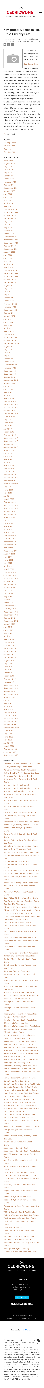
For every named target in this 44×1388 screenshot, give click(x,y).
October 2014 (9, 548)
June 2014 (8, 560)
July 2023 (8, 255)
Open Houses (9, 149)
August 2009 (9, 731)
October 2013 (9, 581)
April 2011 (8, 673)
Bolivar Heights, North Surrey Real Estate (22, 773)
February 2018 (10, 435)
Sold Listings (9, 152)
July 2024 (8, 221)
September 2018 (11, 413)
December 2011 (10, 648)
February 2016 (10, 502)
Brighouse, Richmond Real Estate (18, 791)
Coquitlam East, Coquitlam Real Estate (21, 870)
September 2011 (11, 657)
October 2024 (10, 215)
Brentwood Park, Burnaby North (18, 776)
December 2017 (11, 438)
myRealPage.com (27, 1330)
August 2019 (9, 383)
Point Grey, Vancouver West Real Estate (21, 1093)
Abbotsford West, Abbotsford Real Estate (22, 764)
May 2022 (8, 295)
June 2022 (8, 291)
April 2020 (8, 359)
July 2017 (8, 453)
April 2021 (8, 328)
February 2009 (10, 749)
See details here (31, 64)
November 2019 (11, 374)
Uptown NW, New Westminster (17, 1197)
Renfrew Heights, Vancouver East (18, 1117)
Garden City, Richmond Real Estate (19, 956)
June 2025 (8, 197)
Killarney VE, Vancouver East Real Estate (22, 1026)
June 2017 (8, 456)
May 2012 (8, 633)
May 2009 (8, 740)
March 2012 (9, 639)
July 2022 (8, 288)
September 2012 (11, 621)
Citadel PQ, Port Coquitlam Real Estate (21, 846)
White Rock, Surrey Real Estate (17, 1239)
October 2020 (10, 340)
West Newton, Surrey (13, 1227)
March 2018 (9, 432)
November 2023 (11, 243)
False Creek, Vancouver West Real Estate (22, 916)
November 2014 (11, 545)
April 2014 (8, 566)
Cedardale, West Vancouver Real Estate (21, 822)
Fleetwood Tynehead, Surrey (16, 919)
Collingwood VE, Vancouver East (18, 861)
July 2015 (8, 520)
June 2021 (8, 322)
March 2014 (9, 569)
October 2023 (10, 246)
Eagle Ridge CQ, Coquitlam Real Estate (21, 898)
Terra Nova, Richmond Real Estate (19, 1172)
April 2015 (8, 529)
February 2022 (10, 304)
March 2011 (9, 676)
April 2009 (8, 743)
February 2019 (10, 401)
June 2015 (8, 523)
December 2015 (11, 505)
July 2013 (8, 590)
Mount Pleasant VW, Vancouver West (20, 1078)
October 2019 (9, 377)
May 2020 (8, 356)
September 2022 (11, 282)
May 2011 (8, 670)
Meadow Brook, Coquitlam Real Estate (21, 1053)
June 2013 (8, 593)
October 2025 (10, 185)
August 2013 (9, 587)
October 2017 (9, 444)
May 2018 (8, 426)
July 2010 (8, 700)
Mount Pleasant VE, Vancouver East (19, 1069)
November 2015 (11, 508)
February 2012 (10, 642)
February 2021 (10, 334)
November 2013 (11, 578)
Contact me (22, 1297)
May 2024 (8, 227)
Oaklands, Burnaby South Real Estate (20, 1087)
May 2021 (8, 325)
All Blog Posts (10, 143)
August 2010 (9, 697)
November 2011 (10, 651)
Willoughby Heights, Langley (16, 1248)
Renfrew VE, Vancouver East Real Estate (21, 1127)
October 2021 (9, 313)
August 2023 (9, 252)
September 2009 (11, 728)
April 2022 (8, 298)
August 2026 (9, 163)
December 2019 (11, 371)
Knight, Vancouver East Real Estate (19, 1035)
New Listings (9, 146)
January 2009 (10, 752)
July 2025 (8, 194)
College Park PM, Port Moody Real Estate (22, 852)
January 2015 (10, 538)
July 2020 (8, 349)
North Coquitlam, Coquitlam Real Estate (22, 1084)
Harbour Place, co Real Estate (17, 998)
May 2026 (8, 173)
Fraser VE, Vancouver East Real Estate (21, 937)
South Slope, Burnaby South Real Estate (22, 1151)
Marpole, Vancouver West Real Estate (20, 1047)
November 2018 (11, 407)
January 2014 (10, 575)
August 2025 (9, 191)
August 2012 (9, 624)
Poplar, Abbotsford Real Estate (17, 1096)
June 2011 (8, 667)
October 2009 (10, 724)
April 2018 (8, 429)
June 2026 (8, 169)
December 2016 (11, 474)
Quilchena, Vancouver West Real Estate (21, 1108)
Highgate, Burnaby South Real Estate (20, 1020)
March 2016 (9, 499)
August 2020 (9, 346)
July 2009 (8, 734)
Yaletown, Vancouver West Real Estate (21, 1252)
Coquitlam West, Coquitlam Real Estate (21, 873)
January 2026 (10, 182)
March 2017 (9, 465)
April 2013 (8, 599)
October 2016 (9, 481)
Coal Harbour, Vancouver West (17, 849)
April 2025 (8, 203)
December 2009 (11, 718)
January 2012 (10, 645)
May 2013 (8, 596)
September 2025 (11, 188)
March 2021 (9, 331)
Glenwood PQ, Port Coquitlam (17, 971)
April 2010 (8, 706)
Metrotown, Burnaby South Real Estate (21, 1059)
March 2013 (9, 603)
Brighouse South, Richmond (16, 785)
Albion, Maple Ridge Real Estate (18, 767)
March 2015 (9, 532)
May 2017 (8, 459)
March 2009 (9, 746)
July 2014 (8, 557)
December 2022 (11, 273)
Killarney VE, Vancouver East (16, 1023)
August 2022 (9, 285)
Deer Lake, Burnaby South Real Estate (21, 883)
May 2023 (8, 261)
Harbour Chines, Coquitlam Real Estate (21, 995)
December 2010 (11, 685)
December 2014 (11, 542)
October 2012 (9, 618)
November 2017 (11, 441)
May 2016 (8, 493)
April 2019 (8, 395)
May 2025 (8, 200)
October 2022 (10, 279)
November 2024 (11, 212)
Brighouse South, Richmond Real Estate (21, 788)
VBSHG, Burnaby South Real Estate (19, 1212)
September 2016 (11, 484)
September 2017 (11, 447)
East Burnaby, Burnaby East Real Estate (21, 901)
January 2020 (10, 368)
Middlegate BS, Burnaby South (17, 1062)
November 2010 (11, 688)
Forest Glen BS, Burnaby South (17, 922)
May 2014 (8, 563)
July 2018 (8, 420)
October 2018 (9, 410)
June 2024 (8, 224)
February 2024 (10, 237)
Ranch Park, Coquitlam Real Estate (19, 1114)
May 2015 (8, 526)
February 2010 (10, 712)
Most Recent (9, 160)
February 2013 (10, 606)
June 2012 (8, 630)
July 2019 (8, 386)
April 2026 (8, 176)
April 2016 (8, 496)
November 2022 (11, 276)
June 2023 (8, 258)
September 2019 (11, 380)
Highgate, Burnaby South (15, 1017)
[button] (22, 1297)
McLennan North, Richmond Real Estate (22, 1050)
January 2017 (10, 471)
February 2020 (10, 365)
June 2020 (8, 352)
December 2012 (11, 612)
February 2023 (10, 270)
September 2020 (11, 343)
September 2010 (11, 694)
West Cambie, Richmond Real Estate (20, 1218)
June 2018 (8, 423)
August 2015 (9, 517)
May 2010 (8, 703)
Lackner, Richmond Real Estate (18, 1038)
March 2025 (9, 206)
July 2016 (8, 487)
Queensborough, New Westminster (19, 1102)
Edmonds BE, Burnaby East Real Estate (21, 907)
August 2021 (9, 316)
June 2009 (8, 737)
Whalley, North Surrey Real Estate (19, 1236)
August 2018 (9, 417)
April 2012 (8, 636)
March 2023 (9, 267)
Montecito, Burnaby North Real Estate (20, 1066)
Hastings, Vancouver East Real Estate (20, 1014)
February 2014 (10, 572)
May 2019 (8, 392)
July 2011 (8, 664)
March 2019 (9, 398)
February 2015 (10, 535)
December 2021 (11, 310)
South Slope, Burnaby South (16, 1148)
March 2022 (9, 301)
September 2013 (11, 584)
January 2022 (10, 307)
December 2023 (11, 240)
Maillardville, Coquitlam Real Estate (20, 1041)
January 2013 (10, 609)
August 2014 (9, 554)
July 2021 (8, 319)
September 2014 (11, 551)
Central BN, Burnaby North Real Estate (21, 825)
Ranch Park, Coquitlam (14, 1111)
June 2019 (8, 389)
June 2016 (8, 490)
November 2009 (11, 721)
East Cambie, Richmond (14, 904)
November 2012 (11, 615)
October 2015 (9, 511)
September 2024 (11, 218)
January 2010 (10, 715)
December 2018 (11, 404)
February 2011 (10, 679)
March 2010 (9, 709)
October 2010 (9, 691)
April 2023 (8, 264)
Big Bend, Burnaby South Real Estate (20, 770)
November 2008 (11, 755)
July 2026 (8, 166)
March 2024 (9, 234)
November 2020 (11, 337)
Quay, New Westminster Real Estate (20, 1099)
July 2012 (8, 627)
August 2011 (9, 660)
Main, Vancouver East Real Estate (18, 1044)
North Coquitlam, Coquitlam (16, 1081)
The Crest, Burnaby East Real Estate (25, 41)
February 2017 (10, 468)
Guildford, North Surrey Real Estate (20, 992)
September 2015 (11, 514)
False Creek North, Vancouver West (19, 913)
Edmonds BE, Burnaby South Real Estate (22, 910)
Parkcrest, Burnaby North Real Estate (20, 1090)
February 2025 (10, 209)
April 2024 (8, 230)
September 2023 (11, 249)
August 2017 (9, 450)
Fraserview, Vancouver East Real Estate (21, 953)
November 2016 (11, 477)
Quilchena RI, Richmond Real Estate (20, 1105)
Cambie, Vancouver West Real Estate (20, 812)
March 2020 (9, 362)
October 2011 (9, 654)
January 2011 (9, 682)
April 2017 (8, 462)
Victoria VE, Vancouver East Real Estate (21, 1215)
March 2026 (9, 179)
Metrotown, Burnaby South (16, 1056)
